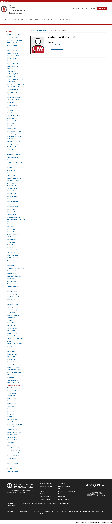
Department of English (54, 45)
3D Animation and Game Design (41, 504)
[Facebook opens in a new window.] (87, 485)
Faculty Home (44, 491)
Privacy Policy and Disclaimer (67, 491)
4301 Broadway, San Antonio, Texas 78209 (20, 490)
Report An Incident (64, 486)
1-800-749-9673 (24, 493)
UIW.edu (6, 1)
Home (32, 30)
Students (37, 19)
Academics (15, 19)
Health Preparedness (64, 499)
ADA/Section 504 (45, 483)
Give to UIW (102, 9)
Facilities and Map (45, 497)
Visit (93, 9)
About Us (7, 19)
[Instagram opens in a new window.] (94, 485)
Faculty (9, 31)
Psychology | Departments (61, 504)
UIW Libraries (62, 483)
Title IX (60, 494)
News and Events (48, 19)
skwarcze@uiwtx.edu (57, 49)
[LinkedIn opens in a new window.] (103, 485)
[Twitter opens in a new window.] (91, 485)
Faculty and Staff (27, 19)
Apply (85, 9)
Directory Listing (41, 30)
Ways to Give (62, 489)
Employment (62, 497)
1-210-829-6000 (12, 493)
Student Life (26, 504)
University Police (45, 499)
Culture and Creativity (63, 19)
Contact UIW (44, 489)
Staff (8, 445)
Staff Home (43, 494)
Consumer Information (46, 486)
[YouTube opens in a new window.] (99, 485)
